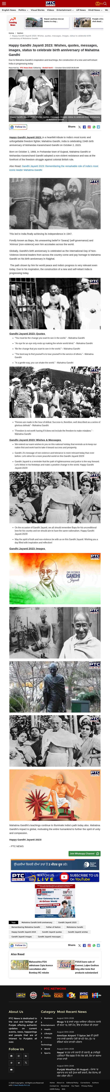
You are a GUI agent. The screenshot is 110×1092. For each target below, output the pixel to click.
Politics (22, 10)
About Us (60, 1083)
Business (48, 1018)
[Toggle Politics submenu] (27, 10)
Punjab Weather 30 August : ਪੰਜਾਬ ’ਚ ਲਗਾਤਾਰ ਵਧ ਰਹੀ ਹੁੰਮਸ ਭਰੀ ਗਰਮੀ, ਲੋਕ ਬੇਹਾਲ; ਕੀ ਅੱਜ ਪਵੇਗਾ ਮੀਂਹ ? (79, 1072)
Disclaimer (65, 1086)
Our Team (75, 1086)
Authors (95, 1083)
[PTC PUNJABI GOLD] (58, 995)
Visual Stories (38, 10)
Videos (50, 10)
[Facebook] (84, 127)
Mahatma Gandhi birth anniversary (37, 922)
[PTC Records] (33, 995)
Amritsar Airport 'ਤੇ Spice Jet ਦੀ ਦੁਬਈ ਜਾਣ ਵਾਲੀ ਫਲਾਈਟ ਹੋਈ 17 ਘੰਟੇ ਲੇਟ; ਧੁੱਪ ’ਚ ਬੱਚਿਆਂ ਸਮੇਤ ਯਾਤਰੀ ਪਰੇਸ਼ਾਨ (78, 1038)
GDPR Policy (55, 1089)
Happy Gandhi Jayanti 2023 (24, 932)
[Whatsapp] (94, 127)
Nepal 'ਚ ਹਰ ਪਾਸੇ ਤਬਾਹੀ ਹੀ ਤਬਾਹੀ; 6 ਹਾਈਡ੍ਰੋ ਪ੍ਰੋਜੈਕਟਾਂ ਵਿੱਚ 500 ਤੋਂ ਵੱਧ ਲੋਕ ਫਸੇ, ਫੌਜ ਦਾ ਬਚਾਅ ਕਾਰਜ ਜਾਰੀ (79, 1055)
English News (9, 10)
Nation (20, 33)
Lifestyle (48, 1033)
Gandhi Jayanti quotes (52, 932)
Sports (47, 1053)
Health (47, 1029)
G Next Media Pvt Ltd (21, 1085)
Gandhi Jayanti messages (49, 937)
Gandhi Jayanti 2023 (67, 922)
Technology (46, 1044)
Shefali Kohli (47, 68)
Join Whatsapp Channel (82, 853)
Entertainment (64, 10)
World (47, 1049)
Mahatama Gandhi (75, 927)
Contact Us (54, 1086)
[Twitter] (80, 128)
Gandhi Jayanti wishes (78, 932)
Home (11, 33)
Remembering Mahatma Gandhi (26, 927)
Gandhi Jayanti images (22, 937)
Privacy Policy (87, 1086)
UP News (81, 10)
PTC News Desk (26, 68)
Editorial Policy (72, 1083)
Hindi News (94, 10)
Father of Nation (53, 927)
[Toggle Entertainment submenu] (73, 10)
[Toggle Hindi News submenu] (101, 10)
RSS (63, 1089)
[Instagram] (89, 127)
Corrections (85, 1083)
